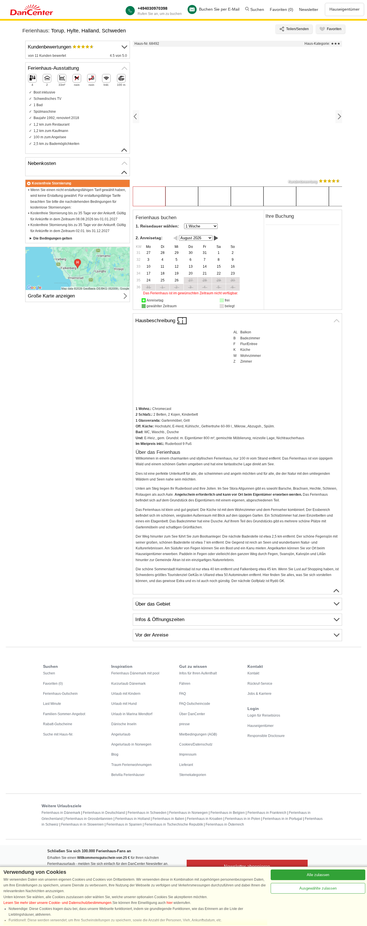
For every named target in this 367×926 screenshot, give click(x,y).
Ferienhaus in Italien (168, 819)
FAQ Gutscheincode (194, 704)
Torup (57, 31)
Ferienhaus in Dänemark (61, 813)
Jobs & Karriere (259, 694)
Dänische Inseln (123, 724)
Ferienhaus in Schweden (147, 813)
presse (184, 724)
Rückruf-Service (259, 684)
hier (170, 903)
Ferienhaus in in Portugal (282, 819)
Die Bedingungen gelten (52, 238)
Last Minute (52, 704)
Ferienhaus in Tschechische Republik (174, 824)
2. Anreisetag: (149, 238)
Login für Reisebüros (263, 715)
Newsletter (308, 9)
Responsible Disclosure (266, 736)
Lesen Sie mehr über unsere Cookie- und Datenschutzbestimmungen (57, 903)
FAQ (182, 694)
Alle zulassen (318, 875)
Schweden (114, 31)
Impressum (187, 754)
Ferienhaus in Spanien (124, 824)
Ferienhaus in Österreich (225, 824)
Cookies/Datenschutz (195, 744)
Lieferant (186, 765)
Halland (90, 31)
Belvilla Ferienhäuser (128, 775)
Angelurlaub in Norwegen (131, 744)
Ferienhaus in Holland (132, 819)
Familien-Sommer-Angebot (64, 714)
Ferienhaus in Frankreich (266, 813)
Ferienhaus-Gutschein (60, 694)
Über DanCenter (192, 714)
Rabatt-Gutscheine (57, 724)
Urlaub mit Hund (124, 704)
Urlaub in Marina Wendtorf (131, 714)
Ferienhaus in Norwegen (188, 813)
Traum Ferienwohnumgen (131, 765)
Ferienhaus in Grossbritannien (89, 819)
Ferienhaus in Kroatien (204, 819)
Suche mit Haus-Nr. (58, 734)
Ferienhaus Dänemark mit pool (135, 673)
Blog (114, 754)
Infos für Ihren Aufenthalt (198, 673)
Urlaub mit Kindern (125, 694)
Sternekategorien (192, 775)
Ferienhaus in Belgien (227, 813)
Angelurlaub (120, 734)
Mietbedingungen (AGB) (198, 734)
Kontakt (253, 673)
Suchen (256, 9)
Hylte (73, 31)
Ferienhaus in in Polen (242, 819)
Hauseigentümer (344, 9)
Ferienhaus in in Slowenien (82, 824)
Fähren (184, 684)
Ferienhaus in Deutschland (104, 813)
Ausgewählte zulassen (318, 888)
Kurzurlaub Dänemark (128, 684)
